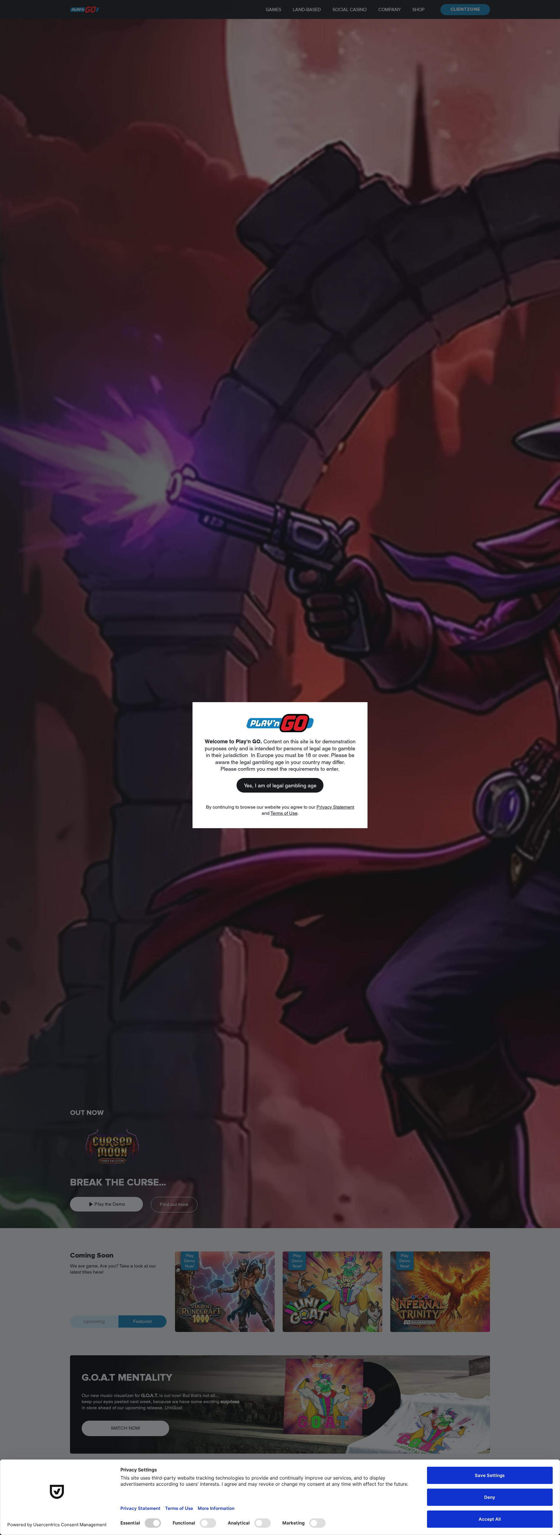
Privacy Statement (335, 807)
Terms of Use (284, 813)
